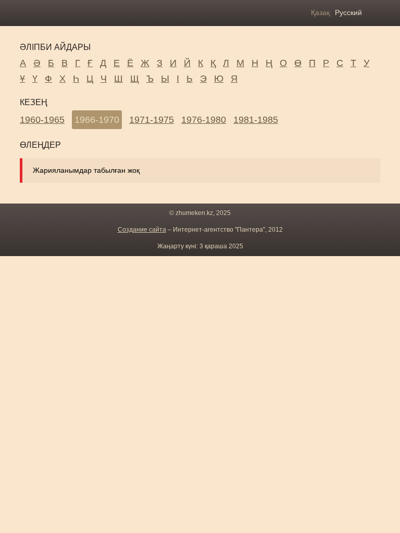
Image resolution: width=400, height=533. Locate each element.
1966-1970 (96, 120)
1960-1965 (42, 120)
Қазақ (320, 12)
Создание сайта (142, 229)
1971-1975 (151, 120)
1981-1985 (255, 120)
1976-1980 (203, 120)
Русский (348, 12)
